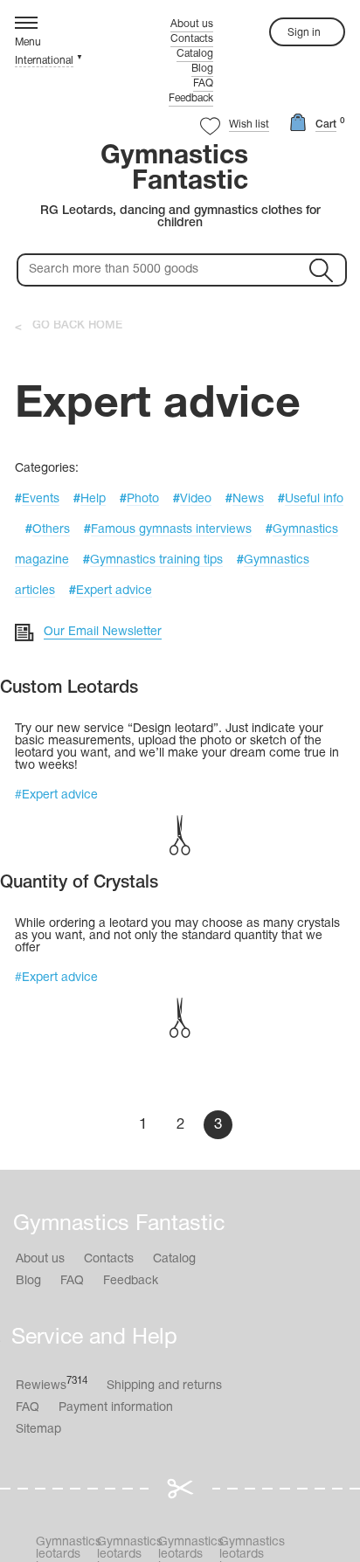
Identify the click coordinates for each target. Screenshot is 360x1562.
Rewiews (51, 1384)
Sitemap (38, 1429)
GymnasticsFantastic (174, 169)
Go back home (77, 325)
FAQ (203, 83)
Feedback (191, 98)
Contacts (191, 39)
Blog (202, 68)
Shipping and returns (164, 1386)
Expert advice (60, 795)
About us (191, 24)
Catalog (195, 54)
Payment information (116, 1407)
